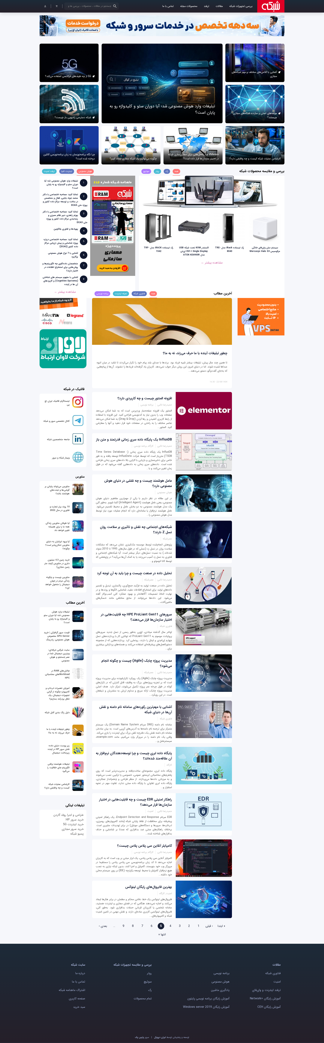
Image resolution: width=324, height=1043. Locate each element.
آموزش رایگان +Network (265, 998)
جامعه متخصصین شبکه (58, 439)
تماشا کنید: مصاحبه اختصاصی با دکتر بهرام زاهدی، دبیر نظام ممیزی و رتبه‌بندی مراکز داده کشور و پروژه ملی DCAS (65, 217)
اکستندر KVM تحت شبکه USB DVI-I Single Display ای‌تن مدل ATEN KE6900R (194, 251)
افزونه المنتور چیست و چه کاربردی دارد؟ (145, 398)
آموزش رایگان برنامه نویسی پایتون (208, 998)
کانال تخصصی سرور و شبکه (56, 421)
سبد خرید (79, 1007)
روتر (149, 973)
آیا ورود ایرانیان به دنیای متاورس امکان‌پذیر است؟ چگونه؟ (57, 545)
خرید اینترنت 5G (73, 824)
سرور (142, 1037)
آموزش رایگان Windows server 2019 (206, 1007)
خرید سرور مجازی (73, 829)
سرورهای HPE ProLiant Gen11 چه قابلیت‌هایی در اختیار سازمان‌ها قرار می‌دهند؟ (136, 617)
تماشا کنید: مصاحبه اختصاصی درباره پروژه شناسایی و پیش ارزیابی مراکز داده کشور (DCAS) (61, 243)
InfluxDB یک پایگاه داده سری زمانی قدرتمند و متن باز (134, 439)
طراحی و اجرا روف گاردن (68, 815)
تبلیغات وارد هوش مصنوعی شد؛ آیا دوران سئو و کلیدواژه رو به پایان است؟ (61, 184)
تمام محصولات (143, 998)
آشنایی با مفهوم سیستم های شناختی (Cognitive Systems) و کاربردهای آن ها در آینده (60, 280)
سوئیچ (148, 981)
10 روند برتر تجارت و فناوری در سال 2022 (60, 508)
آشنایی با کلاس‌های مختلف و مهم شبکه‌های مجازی (254, 74)
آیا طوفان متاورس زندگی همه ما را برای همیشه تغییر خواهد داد (58, 526)
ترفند (206, 6)
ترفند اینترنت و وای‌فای (266, 990)
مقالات (219, 6)
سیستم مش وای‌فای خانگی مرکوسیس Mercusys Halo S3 (265, 249)
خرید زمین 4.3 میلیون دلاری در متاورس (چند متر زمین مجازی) (57, 563)
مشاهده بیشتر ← (212, 262)
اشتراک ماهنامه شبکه (72, 990)
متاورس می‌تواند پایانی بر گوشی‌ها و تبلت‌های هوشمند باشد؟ (57, 490)
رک (150, 990)
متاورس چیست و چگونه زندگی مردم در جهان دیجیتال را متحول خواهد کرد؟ (57, 583)
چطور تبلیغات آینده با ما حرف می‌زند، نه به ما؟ (195, 353)
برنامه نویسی (222, 973)
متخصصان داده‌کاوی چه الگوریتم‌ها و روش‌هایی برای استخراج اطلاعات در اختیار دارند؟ (60, 267)
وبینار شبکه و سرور (61, 458)
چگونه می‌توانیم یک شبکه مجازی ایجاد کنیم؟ (133, 159)
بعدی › (103, 926)
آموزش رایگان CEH (269, 1007)
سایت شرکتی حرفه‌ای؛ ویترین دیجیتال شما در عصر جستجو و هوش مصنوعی (58, 655)
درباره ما (80, 973)
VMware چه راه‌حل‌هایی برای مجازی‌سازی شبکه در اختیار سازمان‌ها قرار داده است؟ (193, 156)
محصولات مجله (188, 6)
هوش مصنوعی (221, 981)
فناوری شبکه (273, 973)
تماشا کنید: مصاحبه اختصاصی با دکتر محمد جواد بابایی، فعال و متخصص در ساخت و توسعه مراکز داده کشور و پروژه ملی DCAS (65, 200)
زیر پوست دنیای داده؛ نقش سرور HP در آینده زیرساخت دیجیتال (59, 749)
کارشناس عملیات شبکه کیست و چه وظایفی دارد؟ (255, 159)
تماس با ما (168, 6)
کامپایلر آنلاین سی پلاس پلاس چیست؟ (144, 845)
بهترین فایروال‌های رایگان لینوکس (148, 887)
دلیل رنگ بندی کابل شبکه (57, 712)
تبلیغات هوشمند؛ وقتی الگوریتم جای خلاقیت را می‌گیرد (58, 767)
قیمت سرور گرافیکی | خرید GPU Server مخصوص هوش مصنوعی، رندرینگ (57, 636)
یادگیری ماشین (220, 990)
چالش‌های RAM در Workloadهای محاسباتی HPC (57, 674)
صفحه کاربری (77, 998)
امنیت (277, 981)
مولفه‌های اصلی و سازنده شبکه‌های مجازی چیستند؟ (255, 115)
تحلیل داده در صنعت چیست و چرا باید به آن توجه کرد (134, 573)
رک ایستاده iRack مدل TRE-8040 (229, 249)
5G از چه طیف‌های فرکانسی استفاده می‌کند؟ (68, 76)
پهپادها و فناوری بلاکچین (66, 229)
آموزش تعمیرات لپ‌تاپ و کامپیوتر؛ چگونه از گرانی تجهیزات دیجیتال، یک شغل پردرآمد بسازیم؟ (58, 693)
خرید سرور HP (75, 819)
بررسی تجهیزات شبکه (241, 6)
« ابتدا (221, 926)
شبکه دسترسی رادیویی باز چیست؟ (73, 117)
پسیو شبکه (77, 833)
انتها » (162, 934)
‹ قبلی (209, 926)
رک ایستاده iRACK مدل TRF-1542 (158, 249)
